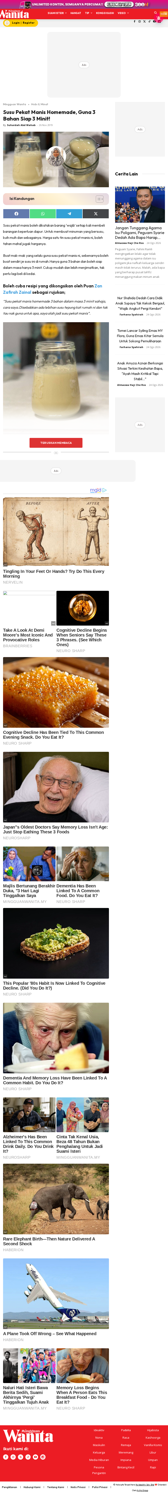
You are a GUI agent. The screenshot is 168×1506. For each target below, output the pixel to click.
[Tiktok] (149, 21)
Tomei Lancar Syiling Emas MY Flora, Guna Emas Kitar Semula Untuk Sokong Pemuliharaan (140, 335)
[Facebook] (134, 21)
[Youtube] (35, 1457)
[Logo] (12, 14)
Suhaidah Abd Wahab (21, 125)
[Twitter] (144, 21)
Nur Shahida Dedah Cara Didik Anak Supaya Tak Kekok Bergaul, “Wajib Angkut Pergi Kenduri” (140, 303)
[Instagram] (139, 21)
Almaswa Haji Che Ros (129, 243)
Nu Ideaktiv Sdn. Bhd (145, 1484)
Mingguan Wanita (14, 104)
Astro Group (142, 1490)
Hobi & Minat (39, 104)
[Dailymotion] (43, 1457)
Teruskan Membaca (56, 442)
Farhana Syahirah (131, 314)
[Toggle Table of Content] (97, 199)
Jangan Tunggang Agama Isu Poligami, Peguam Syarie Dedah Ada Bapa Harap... (139, 232)
